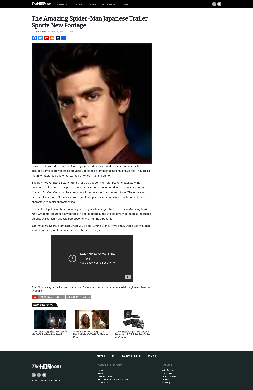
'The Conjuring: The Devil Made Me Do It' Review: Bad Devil (49, 333)
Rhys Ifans (85, 297)
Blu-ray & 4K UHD (131, 355)
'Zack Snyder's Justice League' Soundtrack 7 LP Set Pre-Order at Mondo (132, 334)
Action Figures (109, 4)
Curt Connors (46, 297)
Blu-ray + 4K (63, 4)
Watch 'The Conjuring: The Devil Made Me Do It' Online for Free (91, 334)
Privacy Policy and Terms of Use (113, 379)
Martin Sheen (72, 297)
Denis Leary (59, 297)
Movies (92, 4)
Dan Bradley (41, 31)
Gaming (125, 4)
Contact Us (103, 382)
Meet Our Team (105, 376)
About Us (102, 373)
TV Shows (79, 4)
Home (101, 370)
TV (113, 355)
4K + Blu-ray (168, 370)
